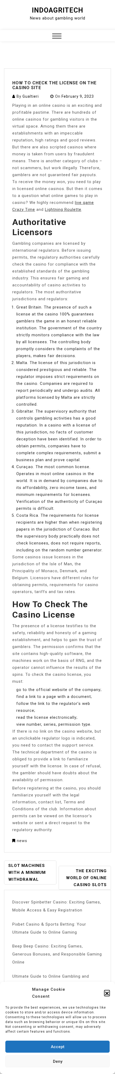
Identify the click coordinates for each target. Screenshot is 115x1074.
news (22, 840)
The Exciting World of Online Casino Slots (86, 877)
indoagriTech (57, 10)
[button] (107, 993)
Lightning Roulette (63, 209)
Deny (57, 1061)
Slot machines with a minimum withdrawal (27, 872)
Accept (57, 1046)
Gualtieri (30, 96)
